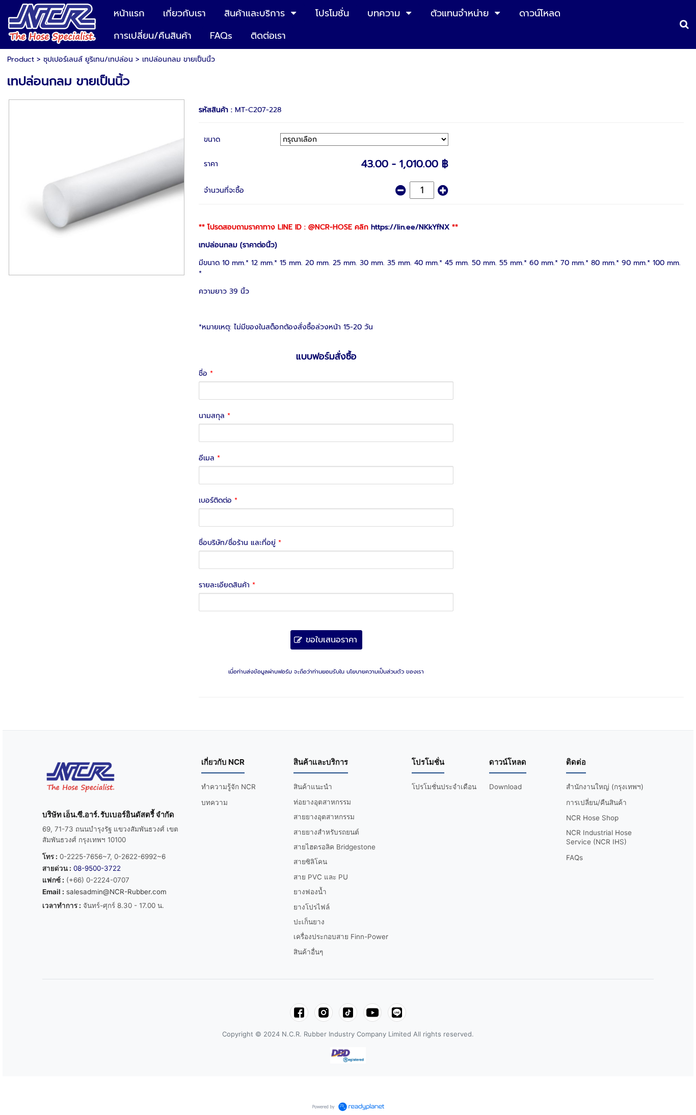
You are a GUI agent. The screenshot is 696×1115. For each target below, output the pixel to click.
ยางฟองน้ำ (310, 892)
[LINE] (397, 1012)
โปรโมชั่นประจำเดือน (444, 787)
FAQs (574, 857)
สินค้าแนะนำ (312, 787)
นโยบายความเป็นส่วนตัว (375, 671)
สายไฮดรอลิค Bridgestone (334, 847)
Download (505, 787)
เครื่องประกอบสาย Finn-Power (340, 936)
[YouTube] (372, 1012)
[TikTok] (348, 1012)
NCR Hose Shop (592, 818)
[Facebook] (299, 1012)
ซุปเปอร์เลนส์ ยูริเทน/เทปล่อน (88, 59)
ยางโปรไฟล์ (311, 907)
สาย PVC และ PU (320, 877)
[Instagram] (323, 1012)
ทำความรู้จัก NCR (228, 787)
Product (20, 59)
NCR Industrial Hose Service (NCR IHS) (599, 837)
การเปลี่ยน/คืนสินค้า (596, 802)
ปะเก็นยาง (309, 922)
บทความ (214, 802)
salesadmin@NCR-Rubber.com (116, 892)
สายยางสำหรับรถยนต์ (326, 832)
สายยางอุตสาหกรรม (324, 817)
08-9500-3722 (97, 868)
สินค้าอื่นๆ (308, 952)
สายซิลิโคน (310, 862)
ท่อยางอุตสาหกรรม (322, 802)
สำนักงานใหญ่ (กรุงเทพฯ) (605, 787)
